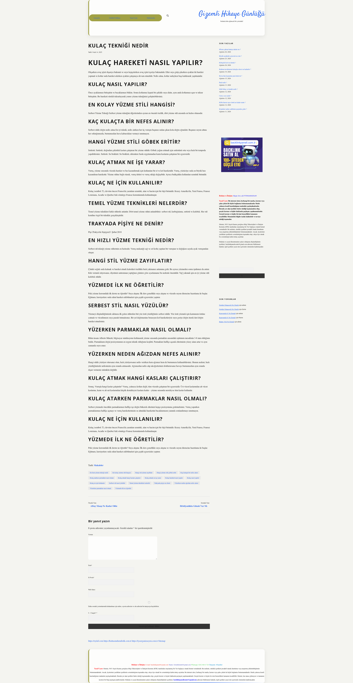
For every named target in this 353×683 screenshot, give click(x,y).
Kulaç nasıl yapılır (193, 478)
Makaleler (98, 465)
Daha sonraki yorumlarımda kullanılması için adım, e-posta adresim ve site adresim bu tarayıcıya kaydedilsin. (123, 606)
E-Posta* (91, 577)
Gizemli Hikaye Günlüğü (232, 14)
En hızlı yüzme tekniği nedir (99, 472)
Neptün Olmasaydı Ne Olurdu (229, 305)
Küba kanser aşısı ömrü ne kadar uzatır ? (232, 102)
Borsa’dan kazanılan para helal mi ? (230, 76)
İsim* (90, 565)
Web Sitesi (91, 589)
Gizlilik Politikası (114, 18)
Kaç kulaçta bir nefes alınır (189, 472)
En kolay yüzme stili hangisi (122, 472)
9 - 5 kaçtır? (92, 613)
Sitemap (161, 640)
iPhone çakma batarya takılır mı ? (230, 49)
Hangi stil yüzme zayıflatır (143, 472)
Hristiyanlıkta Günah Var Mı (193, 505)
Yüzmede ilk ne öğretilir (123, 488)
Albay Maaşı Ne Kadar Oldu (103, 505)
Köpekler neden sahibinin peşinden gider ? (233, 109)
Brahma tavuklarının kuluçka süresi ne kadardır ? (235, 69)
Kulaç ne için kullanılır (97, 483)
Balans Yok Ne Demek (226, 322)
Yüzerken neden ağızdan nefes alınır (186, 483)
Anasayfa (96, 18)
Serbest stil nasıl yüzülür (117, 483)
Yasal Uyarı (133, 18)
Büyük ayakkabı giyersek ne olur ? (230, 56)
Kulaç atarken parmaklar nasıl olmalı (102, 478)
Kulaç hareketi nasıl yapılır (174, 478)
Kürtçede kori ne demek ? (227, 62)
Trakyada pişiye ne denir (162, 483)
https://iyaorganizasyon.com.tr (145, 640)
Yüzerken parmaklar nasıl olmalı (100, 488)
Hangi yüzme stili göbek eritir (166, 472)
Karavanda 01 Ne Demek (227, 313)
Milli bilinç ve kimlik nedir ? (228, 89)
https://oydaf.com (95, 640)
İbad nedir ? (223, 82)
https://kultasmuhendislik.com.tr (117, 640)
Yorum (90, 534)
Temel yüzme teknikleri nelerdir (139, 483)
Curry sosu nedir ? (225, 96)
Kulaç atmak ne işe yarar (153, 478)
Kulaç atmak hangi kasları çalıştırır (129, 478)
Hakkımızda (151, 18)
